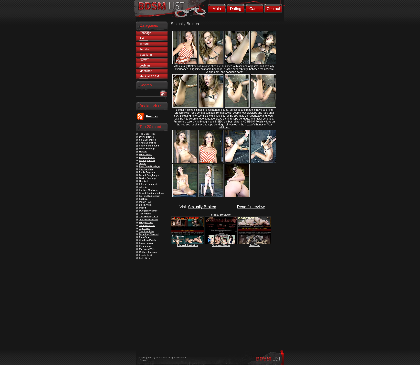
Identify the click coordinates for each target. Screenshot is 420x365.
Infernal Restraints (187, 245)
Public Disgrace (147, 172)
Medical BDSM (149, 76)
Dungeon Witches (148, 210)
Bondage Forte (147, 160)
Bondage (145, 33)
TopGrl (142, 163)
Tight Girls (144, 228)
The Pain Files (146, 231)
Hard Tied (254, 245)
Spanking (145, 54)
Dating (235, 8)
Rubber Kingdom (148, 252)
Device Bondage (147, 178)
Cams (254, 8)
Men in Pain (145, 201)
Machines (145, 71)
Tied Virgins (145, 213)
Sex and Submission (149, 196)
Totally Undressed (148, 219)
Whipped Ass (146, 222)
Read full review (251, 207)
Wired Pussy (145, 154)
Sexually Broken (202, 207)
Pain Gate (144, 237)
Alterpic (143, 187)
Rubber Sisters (147, 157)
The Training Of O (148, 216)
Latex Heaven (146, 243)
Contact (273, 8)
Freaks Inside (146, 255)
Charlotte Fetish (147, 240)
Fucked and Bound (149, 145)
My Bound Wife (147, 249)
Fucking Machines (148, 190)
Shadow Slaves (221, 245)
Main (216, 8)
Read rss (152, 116)
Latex (143, 60)
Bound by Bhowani (148, 234)
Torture (144, 43)
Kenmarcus (145, 246)
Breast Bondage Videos (151, 193)
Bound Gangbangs (149, 175)
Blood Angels (146, 204)
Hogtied (143, 151)
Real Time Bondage (149, 166)
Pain (142, 38)
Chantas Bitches (147, 142)
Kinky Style (144, 258)
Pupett (142, 207)
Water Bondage (147, 148)
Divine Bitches (146, 136)
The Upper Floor (147, 134)
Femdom (145, 49)
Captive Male (146, 169)
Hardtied (143, 181)
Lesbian (144, 65)
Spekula (143, 199)
